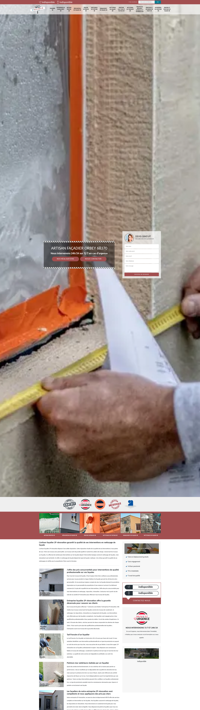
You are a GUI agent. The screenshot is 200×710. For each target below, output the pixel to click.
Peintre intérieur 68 (86, 9)
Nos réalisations (65, 259)
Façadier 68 (52, 9)
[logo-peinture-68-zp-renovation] (38, 9)
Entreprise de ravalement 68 (61, 9)
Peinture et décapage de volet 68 (149, 9)
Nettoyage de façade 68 (112, 9)
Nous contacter (93, 259)
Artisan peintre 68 (69, 9)
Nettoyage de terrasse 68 (130, 9)
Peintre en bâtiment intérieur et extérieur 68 (139, 9)
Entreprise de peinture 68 (158, 9)
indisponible (48, 2)
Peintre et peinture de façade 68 (167, 9)
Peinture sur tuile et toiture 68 (121, 9)
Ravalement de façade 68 (103, 9)
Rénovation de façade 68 (77, 9)
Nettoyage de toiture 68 (94, 9)
